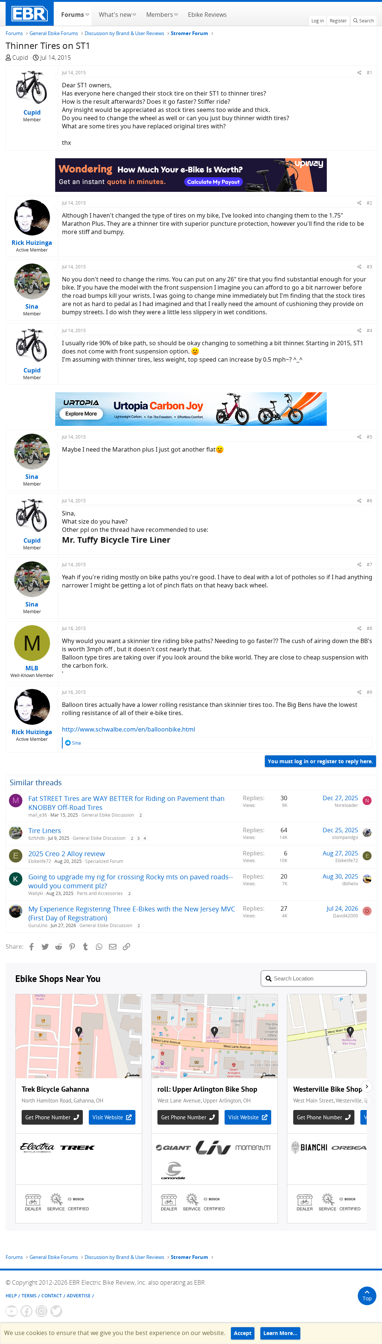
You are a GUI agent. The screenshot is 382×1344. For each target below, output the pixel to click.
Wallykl (35, 893)
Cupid (20, 57)
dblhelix (350, 883)
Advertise (79, 1295)
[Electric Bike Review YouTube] (12, 1311)
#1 (369, 72)
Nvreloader (346, 805)
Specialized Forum (104, 861)
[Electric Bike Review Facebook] (26, 1311)
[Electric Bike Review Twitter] (56, 1311)
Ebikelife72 (39, 861)
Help (11, 1295)
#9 (369, 692)
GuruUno (37, 925)
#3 (369, 267)
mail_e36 (37, 815)
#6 (369, 501)
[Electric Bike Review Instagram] (41, 1311)
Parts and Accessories (100, 893)
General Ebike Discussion (107, 815)
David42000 (345, 916)
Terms (29, 1295)
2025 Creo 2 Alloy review (66, 853)
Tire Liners (44, 830)
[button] (87, 13)
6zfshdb (36, 838)
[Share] (359, 72)
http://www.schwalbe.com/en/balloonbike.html (128, 729)
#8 (369, 628)
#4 (369, 330)
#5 (369, 437)
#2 (369, 203)
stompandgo (345, 837)
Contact (51, 1295)
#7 (369, 564)
